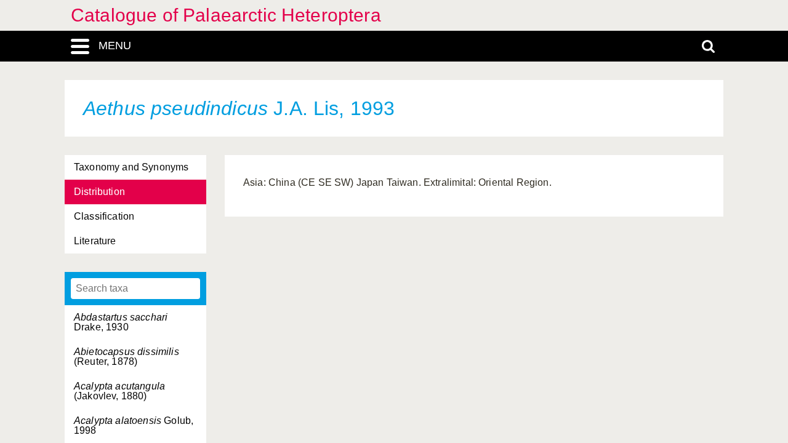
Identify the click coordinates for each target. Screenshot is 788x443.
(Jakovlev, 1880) (119, 391)
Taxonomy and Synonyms (131, 167)
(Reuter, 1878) (126, 356)
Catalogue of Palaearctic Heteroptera (226, 15)
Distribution (99, 191)
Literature (95, 241)
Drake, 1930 (120, 322)
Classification (104, 216)
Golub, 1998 (133, 425)
